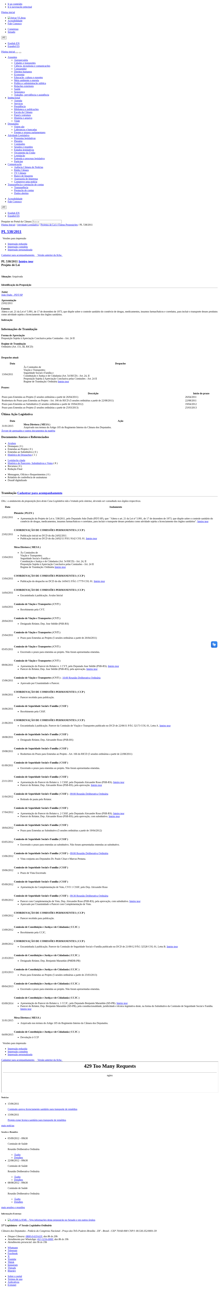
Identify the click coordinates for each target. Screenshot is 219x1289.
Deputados (13, 123)
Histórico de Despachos (20, 454)
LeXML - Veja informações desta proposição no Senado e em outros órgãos (57, 1220)
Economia (19, 74)
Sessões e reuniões (23, 147)
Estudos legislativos (24, 149)
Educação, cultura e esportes (28, 77)
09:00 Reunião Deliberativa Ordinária (89, 793)
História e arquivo (23, 118)
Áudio (17, 1154)
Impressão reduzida (17, 243)
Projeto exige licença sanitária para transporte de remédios (37, 1120)
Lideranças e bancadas (25, 129)
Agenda (18, 100)
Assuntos (12, 57)
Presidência (20, 106)
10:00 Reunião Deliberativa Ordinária (81, 677)
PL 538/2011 (11, 231)
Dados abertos (21, 193)
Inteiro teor (26, 261)
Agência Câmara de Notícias (28, 167)
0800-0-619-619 (34, 1236)
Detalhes (18, 1157)
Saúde (17, 89)
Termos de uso (15, 1279)
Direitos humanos (23, 71)
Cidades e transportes (25, 63)
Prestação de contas (24, 190)
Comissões (19, 144)
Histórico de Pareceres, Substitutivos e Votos (30, 463)
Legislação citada (16, 460)
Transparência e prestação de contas (26, 184)
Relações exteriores (24, 86)
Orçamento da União (24, 152)
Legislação (19, 155)
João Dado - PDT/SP (12, 294)
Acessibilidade (15, 20)
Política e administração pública (30, 83)
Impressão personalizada (20, 249)
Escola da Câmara (23, 112)
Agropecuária (21, 60)
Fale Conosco (15, 23)
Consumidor (20, 68)
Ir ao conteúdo (15, 4)
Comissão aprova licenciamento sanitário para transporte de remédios (42, 1109)
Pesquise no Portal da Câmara (16, 221)
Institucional (14, 97)
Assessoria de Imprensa (26, 178)
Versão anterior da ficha (49, 255)
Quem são (19, 126)
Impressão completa (18, 246)
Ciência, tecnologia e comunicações (32, 65)
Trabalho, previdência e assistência (31, 94)
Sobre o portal (15, 1276)
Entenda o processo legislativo (29, 158)
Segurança (19, 92)
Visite (17, 120)
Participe (18, 161)
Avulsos (12, 443)
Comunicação (15, 164)
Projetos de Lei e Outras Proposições (59, 224)
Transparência (21, 187)
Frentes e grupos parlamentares (29, 132)
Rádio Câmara (21, 170)
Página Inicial (8, 224)
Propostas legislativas (25, 138)
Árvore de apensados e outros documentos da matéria (28, 430)
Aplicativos (13, 1282)
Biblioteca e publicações (26, 109)
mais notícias (7, 1125)
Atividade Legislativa (18, 135)
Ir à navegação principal (20, 6)
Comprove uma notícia (25, 181)
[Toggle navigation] (17, 52)
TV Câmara (20, 173)
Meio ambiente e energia (26, 80)
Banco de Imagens (23, 175)
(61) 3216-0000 (45, 1239)
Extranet (12, 1285)
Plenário (18, 141)
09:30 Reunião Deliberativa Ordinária (89, 895)
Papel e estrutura (22, 115)
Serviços (18, 103)
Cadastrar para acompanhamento (18, 255)
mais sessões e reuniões (13, 1207)
